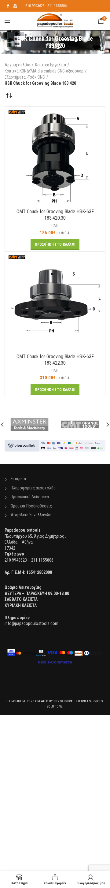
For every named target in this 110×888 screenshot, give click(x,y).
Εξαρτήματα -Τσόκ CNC (25, 77)
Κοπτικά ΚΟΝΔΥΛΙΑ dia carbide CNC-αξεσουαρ (44, 71)
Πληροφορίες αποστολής (33, 487)
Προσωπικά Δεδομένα (30, 496)
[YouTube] (15, 6)
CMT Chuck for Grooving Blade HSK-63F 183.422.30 (55, 360)
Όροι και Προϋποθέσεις (31, 505)
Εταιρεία (18, 478)
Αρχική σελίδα (17, 64)
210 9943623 (35, 6)
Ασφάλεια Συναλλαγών (31, 514)
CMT (55, 225)
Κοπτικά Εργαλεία (50, 64)
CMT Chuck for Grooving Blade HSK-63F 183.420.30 (55, 215)
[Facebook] (8, 6)
